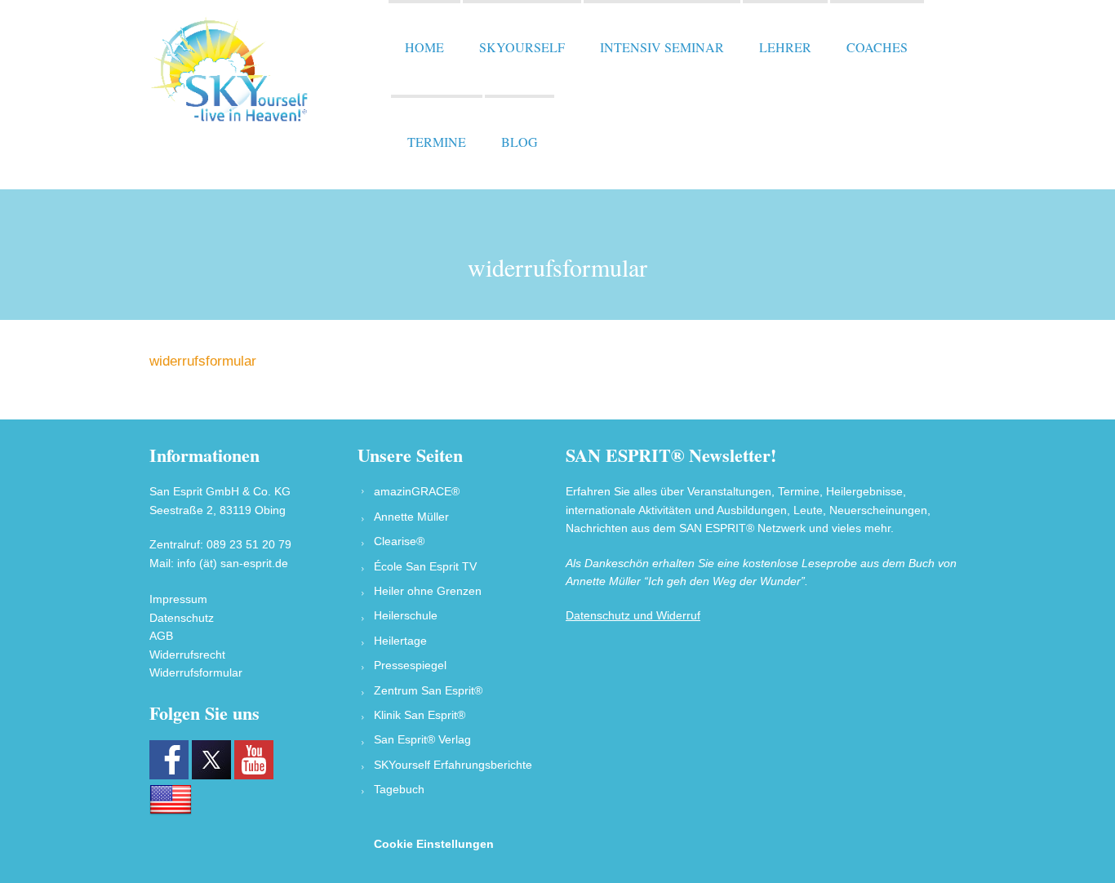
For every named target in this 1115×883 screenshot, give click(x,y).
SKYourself (522, 46)
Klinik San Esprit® (419, 714)
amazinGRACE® (417, 491)
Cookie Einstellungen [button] (434, 843)
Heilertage (400, 640)
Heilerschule (406, 615)
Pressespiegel (410, 665)
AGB (161, 635)
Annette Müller (411, 516)
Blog (519, 141)
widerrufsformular (202, 361)
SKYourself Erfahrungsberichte (453, 764)
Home (424, 46)
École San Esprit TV (425, 566)
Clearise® (399, 541)
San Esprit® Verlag (422, 739)
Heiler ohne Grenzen (428, 590)
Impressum (178, 599)
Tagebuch (399, 789)
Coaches (877, 46)
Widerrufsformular (195, 672)
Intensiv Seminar (662, 46)
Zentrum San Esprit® (428, 690)
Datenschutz (181, 617)
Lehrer (785, 46)
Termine (436, 141)
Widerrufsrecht (187, 654)
